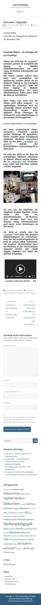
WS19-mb (28, 548)
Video (15, 544)
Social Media (15, 536)
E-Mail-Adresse (11, 392)
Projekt (27, 293)
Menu (21, 12)
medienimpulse (10, 519)
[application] (20, 269)
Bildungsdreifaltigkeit (13, 464)
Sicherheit (7, 536)
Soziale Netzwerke (25, 536)
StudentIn (26, 25)
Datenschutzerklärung (24, 599)
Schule (33, 293)
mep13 (6, 529)
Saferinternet (16, 532)
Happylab (32, 61)
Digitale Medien (14, 498)
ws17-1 (13, 548)
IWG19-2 (15, 513)
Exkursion (11, 504)
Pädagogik (20, 293)
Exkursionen (10, 290)
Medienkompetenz (25, 519)
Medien (21, 516)
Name (6, 381)
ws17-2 (20, 549)
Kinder (30, 513)
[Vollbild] (33, 276)
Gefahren (7, 508)
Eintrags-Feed (10, 579)
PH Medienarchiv (9, 564)
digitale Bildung (25, 494)
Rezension (32, 529)
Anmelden (9, 576)
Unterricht (8, 544)
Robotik (6, 533)
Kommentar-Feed (11, 581)
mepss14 (12, 529)
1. (17, 281)
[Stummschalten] (30, 276)
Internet (23, 508)
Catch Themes (27, 601)
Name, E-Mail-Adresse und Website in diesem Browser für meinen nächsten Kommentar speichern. (20, 419)
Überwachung (9, 552)
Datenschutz (11, 493)
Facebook (23, 504)
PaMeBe (20, 528)
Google (15, 508)
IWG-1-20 (31, 509)
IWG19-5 (21, 513)
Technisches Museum (19, 540)
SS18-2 (34, 536)
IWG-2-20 (7, 513)
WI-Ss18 (22, 543)
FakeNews (31, 504)
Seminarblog (20, 4)
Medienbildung (9, 293)
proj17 (26, 529)
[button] (20, 269)
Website (7, 403)
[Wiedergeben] (7, 276)
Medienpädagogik (18, 524)
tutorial (31, 539)
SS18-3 (7, 539)
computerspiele (17, 489)
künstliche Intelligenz (10, 516)
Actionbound (7, 489)
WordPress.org (10, 584)
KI (26, 512)
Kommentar (9, 346)
